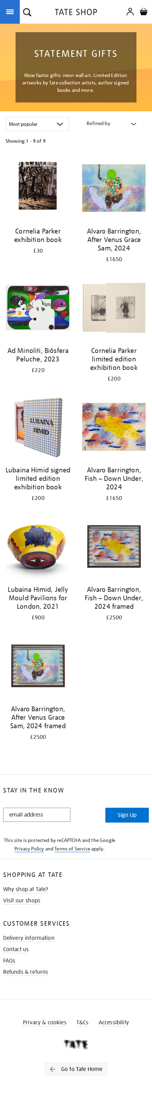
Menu (11, 11)
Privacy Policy (29, 849)
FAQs (9, 960)
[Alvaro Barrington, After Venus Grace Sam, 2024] (114, 189)
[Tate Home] (76, 1044)
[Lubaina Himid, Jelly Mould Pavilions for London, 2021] (38, 548)
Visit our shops (21, 900)
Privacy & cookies (44, 1022)
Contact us (16, 949)
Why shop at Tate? (25, 889)
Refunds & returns (25, 972)
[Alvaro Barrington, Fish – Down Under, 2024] (114, 428)
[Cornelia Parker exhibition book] (38, 189)
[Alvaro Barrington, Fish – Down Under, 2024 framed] (114, 548)
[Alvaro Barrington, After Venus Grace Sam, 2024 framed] (38, 667)
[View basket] (143, 12)
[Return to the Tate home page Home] (76, 13)
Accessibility (114, 1022)
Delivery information (28, 938)
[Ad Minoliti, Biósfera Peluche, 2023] (38, 309)
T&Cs (82, 1022)
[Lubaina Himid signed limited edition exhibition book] (38, 428)
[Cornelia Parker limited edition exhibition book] (114, 309)
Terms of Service (72, 849)
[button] (27, 13)
